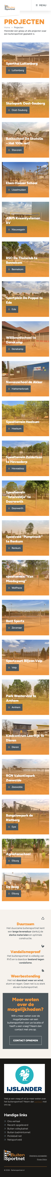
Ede (13, 309)
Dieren (15, 747)
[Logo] (14, 1155)
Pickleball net (14, 1135)
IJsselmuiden (18, 189)
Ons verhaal (13, 1121)
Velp (14, 667)
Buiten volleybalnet (17, 1128)
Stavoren (16, 149)
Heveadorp (17, 468)
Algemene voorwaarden (38, 1156)
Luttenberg (17, 70)
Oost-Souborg (19, 110)
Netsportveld (14, 1139)
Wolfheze (16, 587)
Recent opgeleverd (17, 1124)
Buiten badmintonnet (18, 1132)
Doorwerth (17, 508)
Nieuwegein (18, 229)
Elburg (15, 860)
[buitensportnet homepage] (10, 8)
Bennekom (17, 269)
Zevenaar (16, 627)
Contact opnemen (25, 1040)
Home (7, 27)
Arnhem (15, 707)
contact (38, 1101)
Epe (13, 826)
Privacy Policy (42, 1159)
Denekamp (17, 349)
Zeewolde (17, 786)
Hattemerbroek (20, 388)
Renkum (16, 548)
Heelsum (16, 428)
